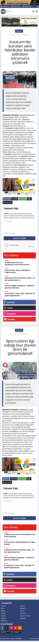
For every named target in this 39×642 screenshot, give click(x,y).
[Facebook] (2, 628)
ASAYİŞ (3, 606)
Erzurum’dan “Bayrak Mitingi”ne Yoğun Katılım (17, 271)
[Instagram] (11, 628)
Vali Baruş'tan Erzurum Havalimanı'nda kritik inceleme (17, 263)
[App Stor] (6, 631)
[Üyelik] (37, 6)
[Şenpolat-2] (19, 2)
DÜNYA (22, 611)
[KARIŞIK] (19, 187)
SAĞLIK (3, 613)
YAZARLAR (5, 6)
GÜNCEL (19, 31)
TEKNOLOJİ (23, 613)
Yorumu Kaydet (19, 238)
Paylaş (6, 199)
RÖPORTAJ (4, 621)
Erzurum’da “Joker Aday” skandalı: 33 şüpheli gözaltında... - (20, 294)
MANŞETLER (27, 6)
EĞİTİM (3, 611)
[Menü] (33, 11)
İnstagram (11, 314)
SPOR (2, 608)
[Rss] (20, 628)
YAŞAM (3, 616)
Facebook (10, 302)
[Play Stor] (16, 631)
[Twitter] (7, 628)
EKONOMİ (22, 618)
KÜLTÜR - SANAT (25, 616)
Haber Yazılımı (34, 638)
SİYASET (22, 606)
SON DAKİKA (16, 6)
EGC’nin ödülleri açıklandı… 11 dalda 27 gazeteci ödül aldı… (20, 287)
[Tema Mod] (36, 11)
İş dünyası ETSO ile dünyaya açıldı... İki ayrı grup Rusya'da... (20, 279)
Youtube (11, 319)
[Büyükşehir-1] (19, 22)
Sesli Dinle (8, 202)
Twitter (10, 308)
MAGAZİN (23, 608)
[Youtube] (15, 628)
